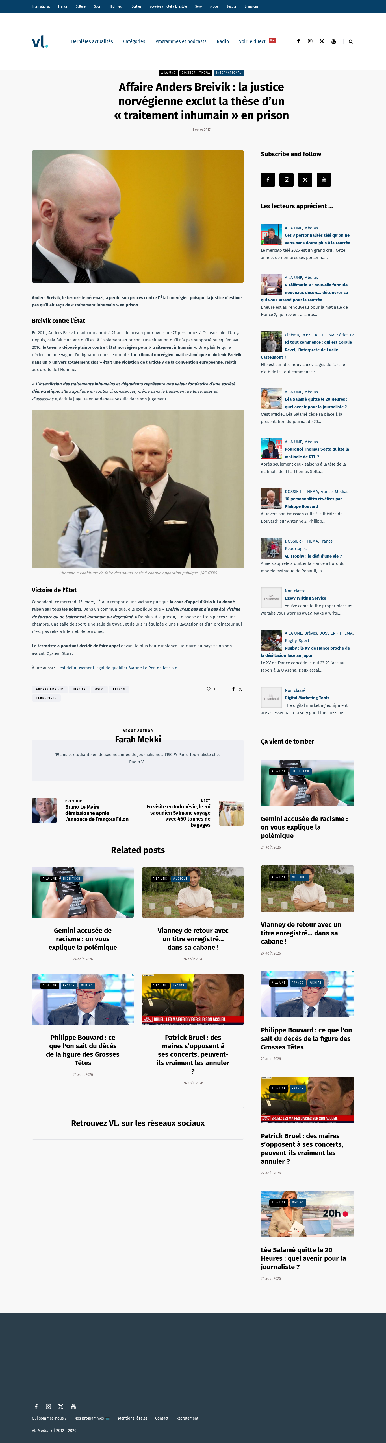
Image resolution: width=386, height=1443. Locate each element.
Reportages (296, 548)
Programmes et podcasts (181, 41)
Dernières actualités (92, 41)
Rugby (290, 640)
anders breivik (50, 689)
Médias (87, 985)
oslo (99, 689)
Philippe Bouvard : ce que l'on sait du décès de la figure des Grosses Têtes (83, 1050)
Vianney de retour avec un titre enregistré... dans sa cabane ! (193, 939)
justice (79, 689)
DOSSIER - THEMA (196, 72)
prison (119, 689)
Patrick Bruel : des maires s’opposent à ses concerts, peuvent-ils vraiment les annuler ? (193, 1054)
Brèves (310, 633)
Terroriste (46, 698)
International (41, 6)
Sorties (136, 6)
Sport (97, 6)
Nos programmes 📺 (92, 1418)
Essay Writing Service (305, 598)
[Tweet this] (240, 689)
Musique (180, 878)
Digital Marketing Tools (307, 697)
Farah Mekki (138, 739)
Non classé (295, 590)
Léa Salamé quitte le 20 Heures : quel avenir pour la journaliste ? (303, 1258)
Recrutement (187, 1418)
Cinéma (292, 334)
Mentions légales (132, 1418)
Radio (223, 41)
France (62, 6)
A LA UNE (168, 72)
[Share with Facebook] (233, 689)
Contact (161, 1418)
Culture (81, 6)
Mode (214, 6)
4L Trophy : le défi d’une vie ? (313, 556)
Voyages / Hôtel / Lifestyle (168, 6)
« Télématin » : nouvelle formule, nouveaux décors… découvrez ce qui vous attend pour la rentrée (305, 293)
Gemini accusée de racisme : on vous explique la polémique (83, 939)
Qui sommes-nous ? (49, 1418)
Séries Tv (345, 334)
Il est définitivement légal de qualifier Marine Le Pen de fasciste (116, 667)
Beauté (231, 6)
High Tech (116, 6)
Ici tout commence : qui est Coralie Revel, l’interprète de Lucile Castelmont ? (306, 350)
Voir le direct (256, 41)
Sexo (198, 6)
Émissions (251, 6)
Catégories (134, 41)
